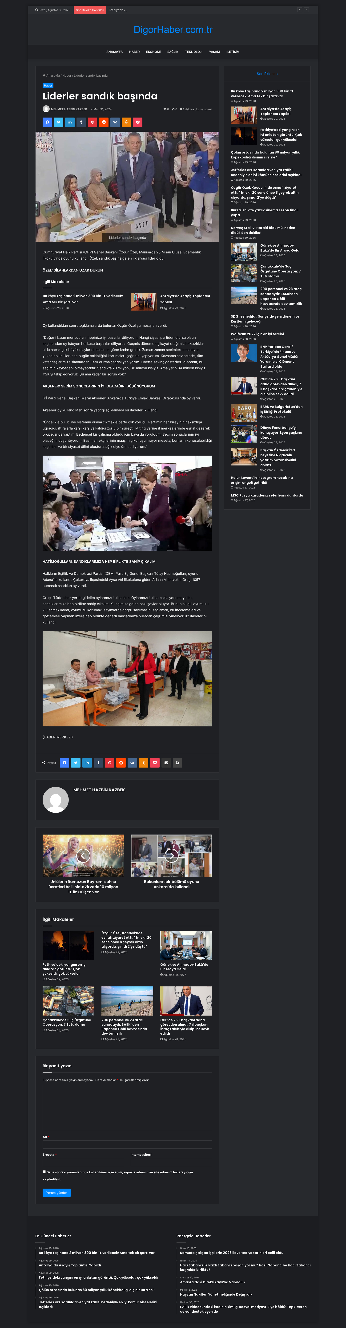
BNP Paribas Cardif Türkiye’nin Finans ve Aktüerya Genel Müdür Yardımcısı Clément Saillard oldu (279, 356)
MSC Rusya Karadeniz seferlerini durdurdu (267, 495)
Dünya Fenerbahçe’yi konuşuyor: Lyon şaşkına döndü (281, 432)
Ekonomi (153, 52)
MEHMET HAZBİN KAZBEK (69, 109)
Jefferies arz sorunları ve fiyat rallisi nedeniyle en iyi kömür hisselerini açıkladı (266, 172)
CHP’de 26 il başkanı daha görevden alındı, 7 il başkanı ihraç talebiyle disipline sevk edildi (184, 1027)
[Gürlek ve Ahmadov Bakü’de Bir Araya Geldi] (186, 945)
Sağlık (172, 52)
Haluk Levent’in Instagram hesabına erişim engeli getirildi (262, 480)
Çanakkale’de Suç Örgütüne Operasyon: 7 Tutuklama (67, 1022)
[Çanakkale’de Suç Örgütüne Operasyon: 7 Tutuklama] (68, 1001)
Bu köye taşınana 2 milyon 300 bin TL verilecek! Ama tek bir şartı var (262, 94)
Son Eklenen (267, 73)
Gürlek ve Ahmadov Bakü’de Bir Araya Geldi (184, 966)
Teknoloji (193, 52)
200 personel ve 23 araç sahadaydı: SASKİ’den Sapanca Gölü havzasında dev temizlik (124, 1027)
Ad (46, 1137)
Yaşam (214, 52)
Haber (134, 52)
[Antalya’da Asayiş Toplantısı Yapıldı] (144, 302)
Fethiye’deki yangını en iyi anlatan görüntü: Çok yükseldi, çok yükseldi (160, 10)
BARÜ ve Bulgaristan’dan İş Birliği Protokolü (281, 409)
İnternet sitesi (141, 1154)
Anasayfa (114, 52)
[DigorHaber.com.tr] (173, 29)
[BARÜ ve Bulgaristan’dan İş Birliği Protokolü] (244, 413)
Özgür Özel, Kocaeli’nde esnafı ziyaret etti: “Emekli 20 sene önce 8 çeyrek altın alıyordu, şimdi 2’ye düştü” (126, 940)
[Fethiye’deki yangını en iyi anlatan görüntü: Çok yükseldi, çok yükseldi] (68, 945)
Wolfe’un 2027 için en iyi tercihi (257, 334)
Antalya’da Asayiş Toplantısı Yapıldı (276, 111)
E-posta (50, 1154)
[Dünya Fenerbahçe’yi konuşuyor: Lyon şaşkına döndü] (244, 434)
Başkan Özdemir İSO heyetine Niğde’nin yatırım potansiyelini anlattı (278, 457)
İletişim (233, 52)
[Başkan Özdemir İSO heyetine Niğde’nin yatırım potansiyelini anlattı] (244, 456)
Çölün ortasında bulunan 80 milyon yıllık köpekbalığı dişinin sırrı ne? (265, 155)
